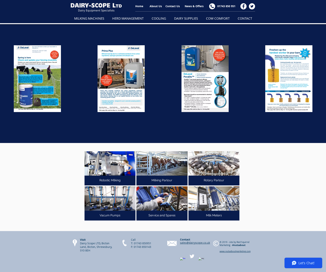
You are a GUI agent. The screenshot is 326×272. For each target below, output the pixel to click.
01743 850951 (142, 243)
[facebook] (182, 260)
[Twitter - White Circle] (252, 6)
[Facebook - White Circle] (243, 6)
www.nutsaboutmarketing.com (235, 251)
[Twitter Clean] (192, 256)
